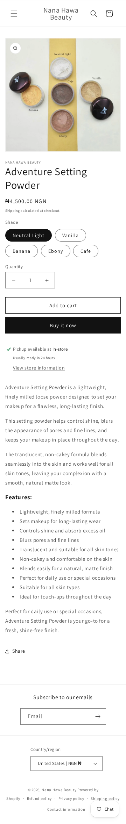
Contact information (66, 809)
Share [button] (18, 651)
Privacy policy (71, 798)
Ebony (55, 251)
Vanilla (70, 235)
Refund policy (39, 798)
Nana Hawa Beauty (59, 789)
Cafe (85, 251)
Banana (21, 251)
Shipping (12, 210)
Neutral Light (28, 235)
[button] (14, 13)
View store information (39, 368)
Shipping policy (105, 798)
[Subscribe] (98, 716)
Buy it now (63, 325)
